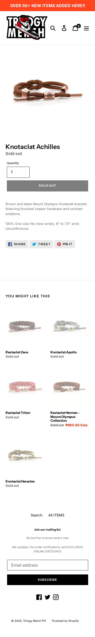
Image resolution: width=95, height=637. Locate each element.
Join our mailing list (47, 529)
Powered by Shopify (65, 621)
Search (36, 515)
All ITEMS (56, 515)
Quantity (13, 163)
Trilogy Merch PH (34, 621)
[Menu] (86, 27)
